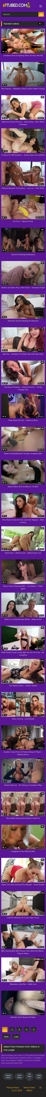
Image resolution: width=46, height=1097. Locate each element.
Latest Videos (19, 1076)
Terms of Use (29, 1088)
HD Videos (29, 1076)
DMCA (29, 1090)
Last (16, 1037)
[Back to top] (38, 1089)
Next (6, 1037)
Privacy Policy (13, 1088)
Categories (39, 1076)
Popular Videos (8, 1076)
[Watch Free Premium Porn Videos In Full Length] (19, 5)
